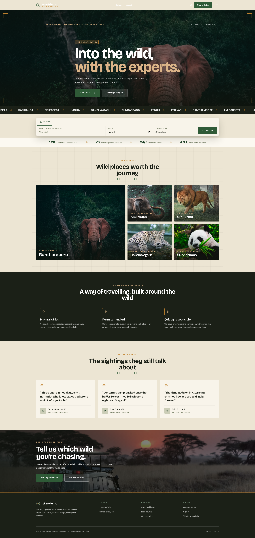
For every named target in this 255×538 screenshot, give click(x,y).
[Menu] (216, 5)
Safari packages (115, 93)
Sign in (186, 512)
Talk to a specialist (191, 516)
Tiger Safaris (105, 507)
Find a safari (86, 93)
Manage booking (190, 507)
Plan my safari (48, 478)
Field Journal (146, 512)
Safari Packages (106, 512)
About (129, 5)
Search (209, 131)
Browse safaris (76, 478)
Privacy (208, 531)
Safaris (119, 5)
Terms (216, 531)
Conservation (147, 516)
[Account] (191, 5)
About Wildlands (148, 507)
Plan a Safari (203, 5)
